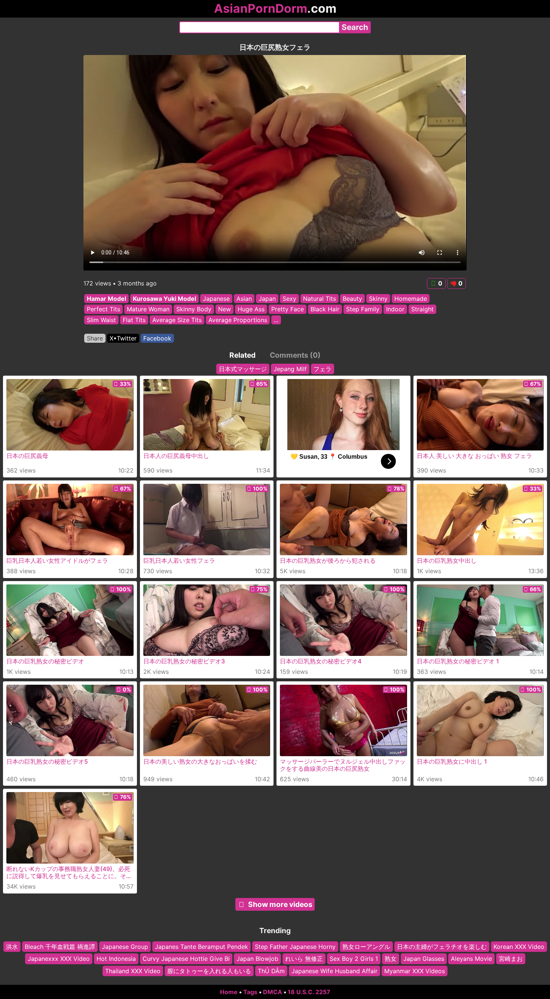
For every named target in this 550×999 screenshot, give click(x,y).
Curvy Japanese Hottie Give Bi (186, 958)
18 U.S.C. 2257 (309, 992)
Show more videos (280, 904)
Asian (244, 298)
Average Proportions (237, 320)
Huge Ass (251, 309)
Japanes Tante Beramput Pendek (201, 946)
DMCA (272, 992)
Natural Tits (319, 298)
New (224, 309)
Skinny (378, 298)
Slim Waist (101, 320)
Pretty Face (287, 309)
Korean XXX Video (519, 946)
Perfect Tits (103, 309)
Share (95, 338)
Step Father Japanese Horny (295, 946)
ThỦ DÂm (271, 971)
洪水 (12, 946)
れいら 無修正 (304, 958)
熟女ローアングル (366, 946)
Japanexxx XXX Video (59, 958)
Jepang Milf (290, 369)
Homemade (410, 298)
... (276, 320)
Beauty (352, 298)
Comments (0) (295, 355)
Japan (267, 298)
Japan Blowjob (257, 958)
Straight (422, 309)
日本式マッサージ (243, 369)
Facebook (157, 338)
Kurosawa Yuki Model (164, 298)
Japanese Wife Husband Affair (334, 971)
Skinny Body (193, 309)
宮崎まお (511, 958)
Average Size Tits (177, 320)
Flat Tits (134, 320)
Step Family (362, 309)
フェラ (322, 369)
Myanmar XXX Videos (414, 971)
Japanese (216, 298)
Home (229, 992)
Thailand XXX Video (133, 971)
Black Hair (325, 309)
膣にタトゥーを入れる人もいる (209, 971)
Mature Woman (148, 309)
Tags (250, 992)
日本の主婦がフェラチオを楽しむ (442, 946)
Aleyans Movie (471, 958)
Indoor (395, 309)
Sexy (289, 298)
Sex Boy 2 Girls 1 (354, 958)
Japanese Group (125, 946)
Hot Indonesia (116, 958)
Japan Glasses (423, 958)
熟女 (391, 958)
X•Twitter (123, 338)
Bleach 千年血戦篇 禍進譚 (60, 946)
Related (242, 355)
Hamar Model (106, 298)
